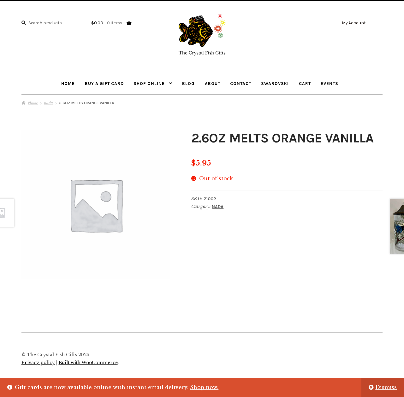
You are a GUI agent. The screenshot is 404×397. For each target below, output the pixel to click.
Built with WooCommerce (88, 362)
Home (68, 83)
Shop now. (204, 387)
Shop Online (149, 83)
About (212, 83)
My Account (354, 22)
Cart (305, 83)
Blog (188, 83)
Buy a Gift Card (104, 83)
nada (48, 102)
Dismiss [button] (386, 387)
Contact (240, 83)
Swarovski (275, 83)
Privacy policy (38, 362)
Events (329, 83)
